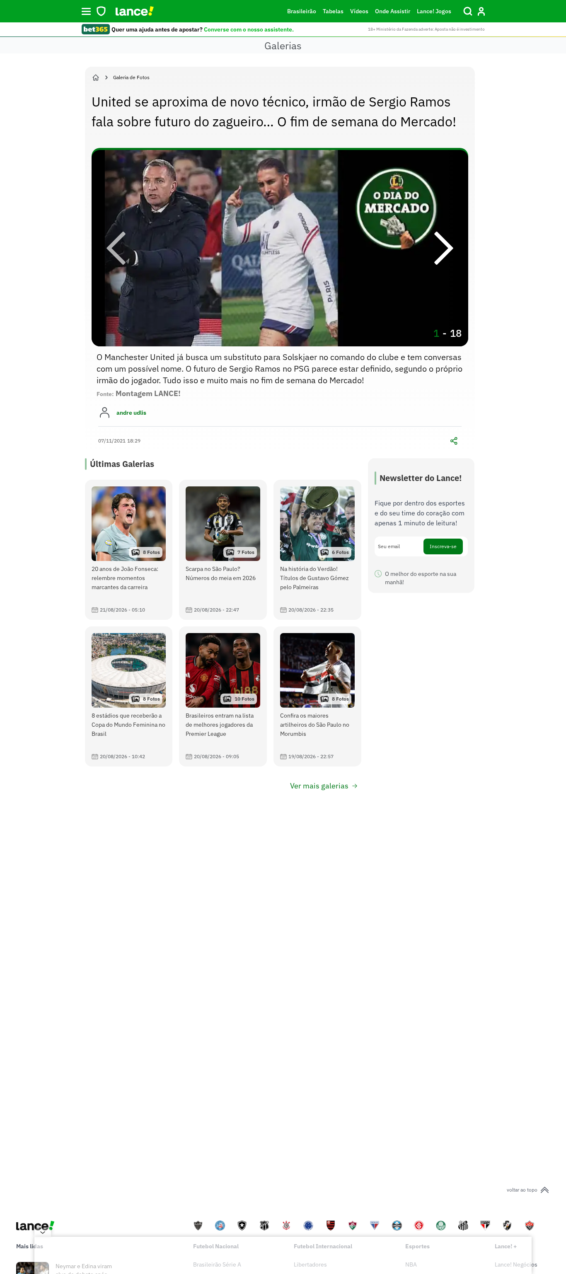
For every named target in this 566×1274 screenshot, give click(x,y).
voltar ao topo (522, 1190)
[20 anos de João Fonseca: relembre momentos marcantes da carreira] (129, 550)
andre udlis (131, 412)
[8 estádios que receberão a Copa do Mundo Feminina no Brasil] (129, 696)
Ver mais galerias (319, 786)
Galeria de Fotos (131, 77)
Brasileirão (301, 11)
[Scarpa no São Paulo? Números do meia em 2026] (223, 550)
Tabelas (333, 11)
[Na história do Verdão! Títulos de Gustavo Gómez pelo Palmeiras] (317, 550)
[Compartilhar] (454, 440)
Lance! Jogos (434, 11)
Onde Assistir (392, 11)
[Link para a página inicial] (96, 77)
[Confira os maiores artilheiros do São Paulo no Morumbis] (317, 696)
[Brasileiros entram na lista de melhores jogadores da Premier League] (223, 696)
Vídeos (359, 11)
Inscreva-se (443, 546)
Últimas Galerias (122, 463)
